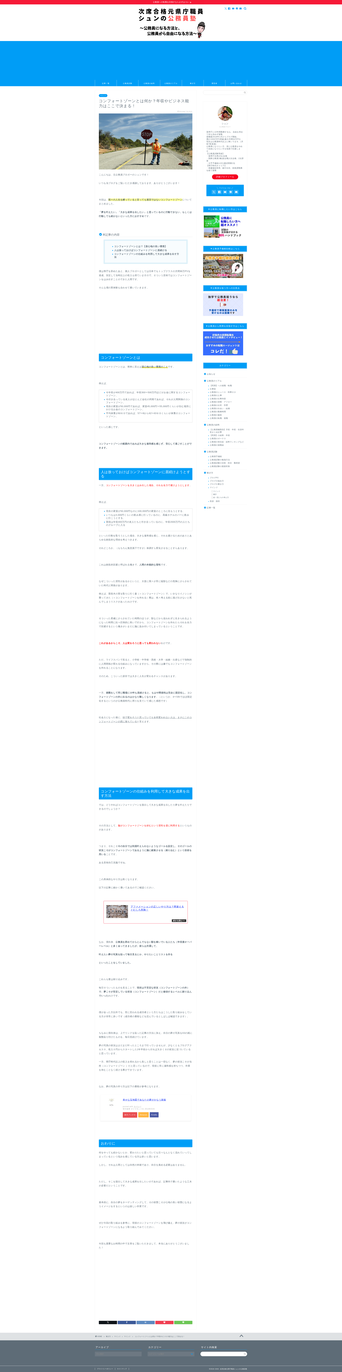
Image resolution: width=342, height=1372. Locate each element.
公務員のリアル (171, 83)
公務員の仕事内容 (218, 399)
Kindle (154, 1115)
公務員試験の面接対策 (220, 466)
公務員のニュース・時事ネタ (223, 392)
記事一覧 (106, 83)
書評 (215, 494)
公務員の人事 (216, 395)
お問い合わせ (236, 83)
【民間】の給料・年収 (220, 435)
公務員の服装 (216, 415)
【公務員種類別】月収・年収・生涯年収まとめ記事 (227, 431)
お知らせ (211, 374)
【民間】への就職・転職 (221, 386)
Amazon (143, 1115)
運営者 (214, 83)
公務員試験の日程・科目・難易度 (225, 463)
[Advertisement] (171, 59)
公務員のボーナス (218, 439)
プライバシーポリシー (105, 1369)
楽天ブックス (130, 1115)
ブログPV (214, 478)
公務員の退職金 (217, 445)
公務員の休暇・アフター (221, 402)
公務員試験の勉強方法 (220, 460)
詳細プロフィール (225, 177)
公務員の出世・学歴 (219, 405)
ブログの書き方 (217, 484)
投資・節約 (215, 501)
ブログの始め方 (217, 481)
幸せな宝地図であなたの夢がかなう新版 (144, 1100)
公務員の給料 (149, 83)
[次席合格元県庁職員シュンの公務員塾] (171, 39)
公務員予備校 (216, 456)
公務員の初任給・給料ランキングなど (227, 442)
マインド (103, 95)
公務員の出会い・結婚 (220, 408)
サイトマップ (122, 1369)
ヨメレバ (137, 1107)
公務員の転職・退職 (219, 418)
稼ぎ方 (193, 83)
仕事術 (213, 389)
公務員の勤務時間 (218, 412)
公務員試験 (127, 83)
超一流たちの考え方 (221, 497)
